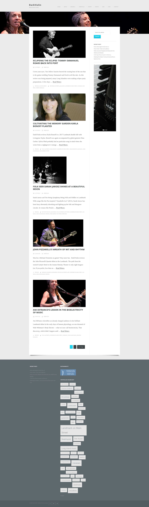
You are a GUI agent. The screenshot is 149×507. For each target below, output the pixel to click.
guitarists (56, 86)
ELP (62, 412)
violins (64, 490)
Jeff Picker (67, 212)
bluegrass (53, 212)
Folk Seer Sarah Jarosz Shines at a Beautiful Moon (59, 188)
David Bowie (81, 408)
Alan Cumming (64, 384)
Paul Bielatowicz (65, 456)
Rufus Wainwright (71, 468)
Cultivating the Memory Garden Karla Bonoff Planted (55, 125)
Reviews (37, 86)
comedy (63, 404)
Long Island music (40, 213)
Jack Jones (62, 86)
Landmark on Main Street (71, 86)
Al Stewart (73, 384)
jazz (68, 272)
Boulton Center (78, 392)
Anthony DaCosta (46, 212)
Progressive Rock (65, 461)
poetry (47, 151)
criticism (52, 86)
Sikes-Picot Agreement (71, 472)
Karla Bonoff (53, 149)
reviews (47, 213)
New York (74, 452)
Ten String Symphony (62, 213)
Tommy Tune (76, 480)
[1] (103, 130)
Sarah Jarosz (53, 213)
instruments (81, 417)
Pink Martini (74, 457)
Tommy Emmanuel (40, 88)
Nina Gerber (42, 151)
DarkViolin (35, 4)
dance (80, 404)
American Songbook (47, 272)
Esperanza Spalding (70, 412)
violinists (77, 484)
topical (83, 480)
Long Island (77, 443)
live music (79, 149)
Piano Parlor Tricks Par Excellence (101, 48)
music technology (65, 452)
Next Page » (81, 347)
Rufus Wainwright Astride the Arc (101, 46)
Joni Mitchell (79, 421)
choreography (75, 400)
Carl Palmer (75, 396)
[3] (106, 130)
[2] (104, 130)
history (73, 417)
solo (72, 476)
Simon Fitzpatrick (65, 475)
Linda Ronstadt (73, 149)
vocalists (35, 337)
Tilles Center (79, 476)
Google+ (62, 495)
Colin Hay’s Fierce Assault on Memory (102, 55)
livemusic (80, 86)
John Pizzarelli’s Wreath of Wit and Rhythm (59, 249)
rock (63, 468)
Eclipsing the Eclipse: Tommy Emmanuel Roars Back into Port (56, 62)
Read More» (57, 82)
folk (43, 149)
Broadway (54, 272)
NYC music (81, 452)
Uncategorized (43, 86)
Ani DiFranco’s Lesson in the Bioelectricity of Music (58, 311)
